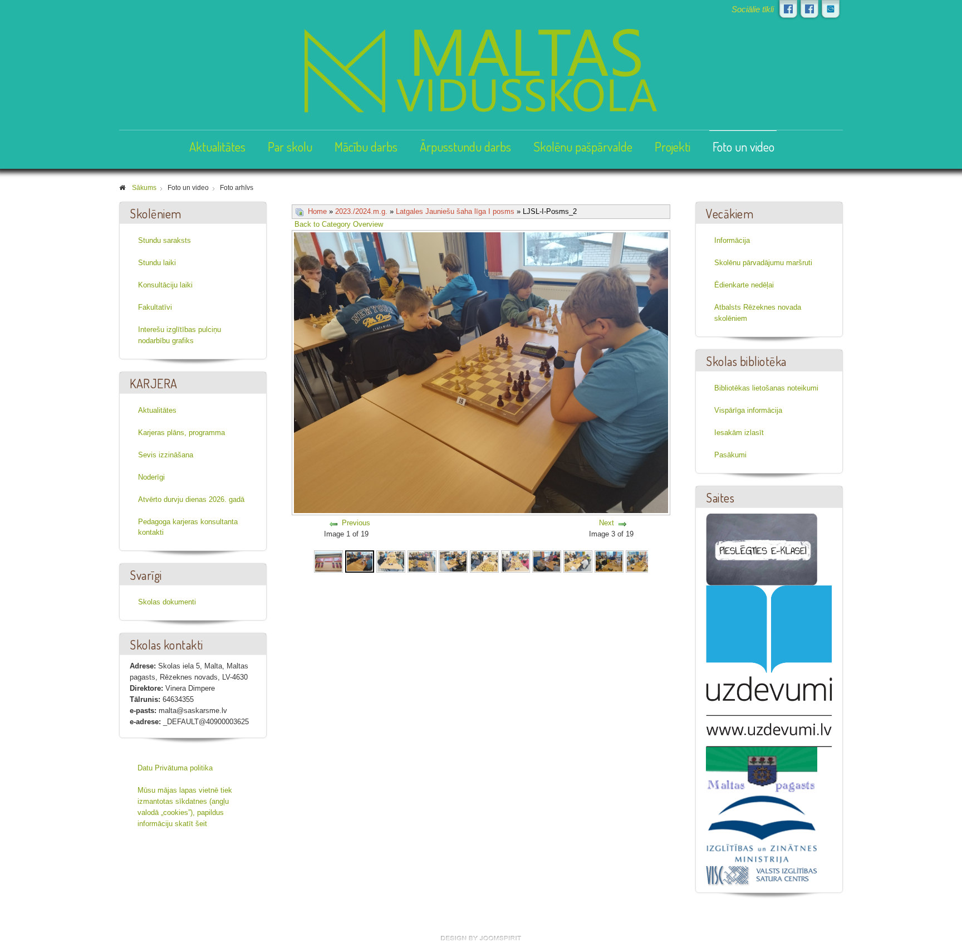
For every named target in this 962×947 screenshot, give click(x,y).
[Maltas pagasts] (761, 769)
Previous (356, 523)
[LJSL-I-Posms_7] (515, 561)
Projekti (672, 146)
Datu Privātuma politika (175, 768)
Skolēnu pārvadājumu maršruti (763, 262)
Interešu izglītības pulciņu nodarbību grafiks (179, 335)
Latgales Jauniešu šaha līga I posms (455, 211)
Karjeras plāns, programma (181, 432)
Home (317, 211)
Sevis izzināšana (165, 455)
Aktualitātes (217, 146)
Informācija (732, 240)
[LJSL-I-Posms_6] (484, 561)
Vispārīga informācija (748, 410)
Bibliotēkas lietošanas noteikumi (766, 388)
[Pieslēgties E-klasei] (831, 9)
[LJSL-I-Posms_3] (390, 561)
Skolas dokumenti (167, 602)
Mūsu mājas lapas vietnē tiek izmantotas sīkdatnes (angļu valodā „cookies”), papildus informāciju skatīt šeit (185, 807)
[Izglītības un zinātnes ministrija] (761, 828)
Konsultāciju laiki (165, 285)
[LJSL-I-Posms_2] (359, 561)
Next (606, 523)
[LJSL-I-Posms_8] (546, 561)
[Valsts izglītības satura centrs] (761, 875)
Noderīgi (151, 477)
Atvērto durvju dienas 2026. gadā (191, 499)
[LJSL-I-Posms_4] (422, 561)
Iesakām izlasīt (739, 432)
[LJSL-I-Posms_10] (609, 561)
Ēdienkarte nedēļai (744, 285)
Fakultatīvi (155, 307)
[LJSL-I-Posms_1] (328, 561)
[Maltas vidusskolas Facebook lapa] (788, 9)
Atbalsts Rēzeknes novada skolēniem (757, 313)
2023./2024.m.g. (361, 211)
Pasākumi (730, 455)
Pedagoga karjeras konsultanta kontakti (188, 527)
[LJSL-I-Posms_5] (453, 561)
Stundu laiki (157, 262)
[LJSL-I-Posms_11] (640, 561)
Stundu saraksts (164, 240)
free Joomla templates (481, 938)
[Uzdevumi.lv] (769, 666)
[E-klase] (761, 549)
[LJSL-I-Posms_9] (577, 561)
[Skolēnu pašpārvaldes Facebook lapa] (809, 9)
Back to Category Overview (339, 224)
